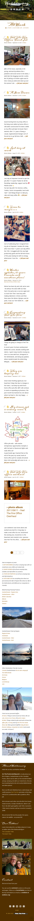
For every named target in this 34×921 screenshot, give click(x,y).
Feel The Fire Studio (22, 722)
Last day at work (14, 149)
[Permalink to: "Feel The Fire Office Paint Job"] (17, 55)
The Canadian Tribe (8, 831)
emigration (15, 727)
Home (17, 910)
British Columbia (6, 596)
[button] (29, 16)
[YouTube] (17, 9)
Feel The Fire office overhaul (15, 473)
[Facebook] (11, 9)
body (22, 725)
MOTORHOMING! (8, 565)
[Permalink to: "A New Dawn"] (17, 108)
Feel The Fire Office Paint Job (16, 38)
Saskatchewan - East (8, 640)
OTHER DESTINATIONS (9, 574)
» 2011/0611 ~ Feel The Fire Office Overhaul (16, 512)
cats (3, 718)
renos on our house (10, 718)
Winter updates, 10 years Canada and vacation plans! (14, 274)
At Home (11, 282)
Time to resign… (12, 208)
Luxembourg (5, 682)
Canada (4, 670)
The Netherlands (6, 672)
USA (3, 684)
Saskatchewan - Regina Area (10, 592)
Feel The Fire (15, 792)
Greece (18, 282)
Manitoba (4, 601)
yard (19, 718)
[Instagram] (20, 9)
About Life (6, 282)
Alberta (4, 599)
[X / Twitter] (14, 9)
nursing (10, 722)
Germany (4, 675)
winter (21, 727)
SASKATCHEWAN (7, 569)
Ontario (4, 603)
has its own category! (21, 670)
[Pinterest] (23, 9)
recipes (23, 718)
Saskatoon (5, 635)
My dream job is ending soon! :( (16, 408)
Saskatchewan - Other (8, 594)
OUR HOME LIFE (7, 578)
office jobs (5, 722)
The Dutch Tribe (6, 834)
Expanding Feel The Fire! (14, 313)
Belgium (4, 679)
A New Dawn (20, 92)
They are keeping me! (13, 372)
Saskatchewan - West (8, 638)
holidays (9, 727)
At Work (24, 42)
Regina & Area (6, 633)
